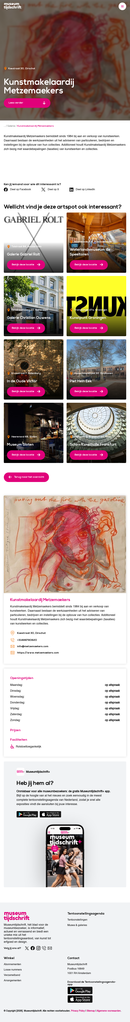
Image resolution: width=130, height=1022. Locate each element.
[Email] (50, 948)
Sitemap (91, 1011)
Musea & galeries (77, 925)
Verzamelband (12, 975)
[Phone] (44, 948)
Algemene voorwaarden (109, 1011)
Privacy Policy (78, 1011)
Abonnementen (12, 964)
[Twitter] (27, 948)
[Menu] (122, 6)
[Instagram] (38, 948)
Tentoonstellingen (77, 920)
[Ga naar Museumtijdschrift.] (4, 126)
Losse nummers (13, 970)
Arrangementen (12, 980)
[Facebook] (33, 948)
